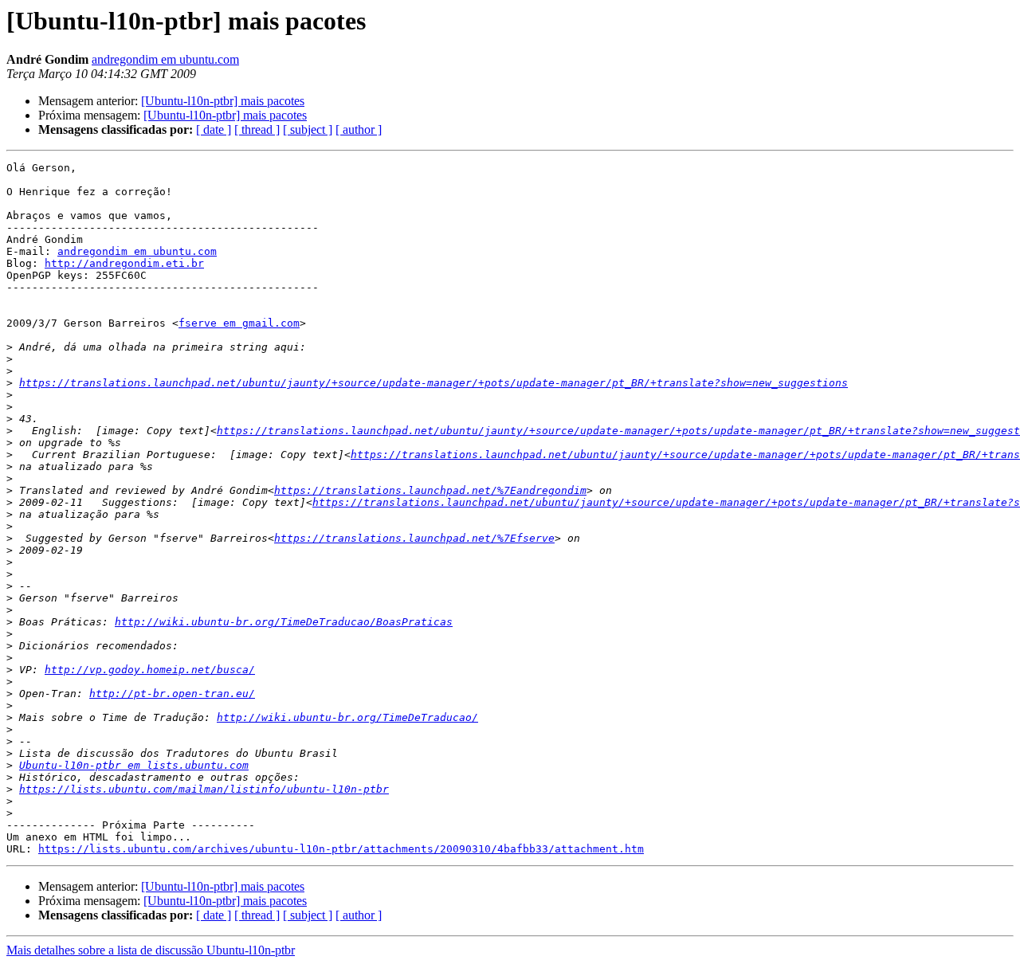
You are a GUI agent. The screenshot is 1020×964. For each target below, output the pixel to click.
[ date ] (213, 129)
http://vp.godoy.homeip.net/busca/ (150, 670)
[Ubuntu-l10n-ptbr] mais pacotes (222, 101)
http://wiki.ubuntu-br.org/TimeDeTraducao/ (347, 717)
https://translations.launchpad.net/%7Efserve (414, 538)
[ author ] (358, 129)
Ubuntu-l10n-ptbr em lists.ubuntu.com (134, 765)
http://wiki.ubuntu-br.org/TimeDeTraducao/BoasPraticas (284, 622)
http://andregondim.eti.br (124, 263)
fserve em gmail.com (239, 323)
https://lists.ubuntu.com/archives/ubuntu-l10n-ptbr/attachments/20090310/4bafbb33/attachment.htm (341, 849)
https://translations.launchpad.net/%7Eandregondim (430, 490)
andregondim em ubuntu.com (165, 59)
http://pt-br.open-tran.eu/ (172, 693)
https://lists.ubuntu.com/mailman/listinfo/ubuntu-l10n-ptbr (204, 789)
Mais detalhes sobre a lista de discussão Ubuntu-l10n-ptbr (150, 950)
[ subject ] (307, 129)
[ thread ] (257, 129)
